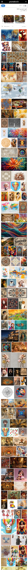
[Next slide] (2, 18)
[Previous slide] (25, 18)
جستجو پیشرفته (7, 26)
